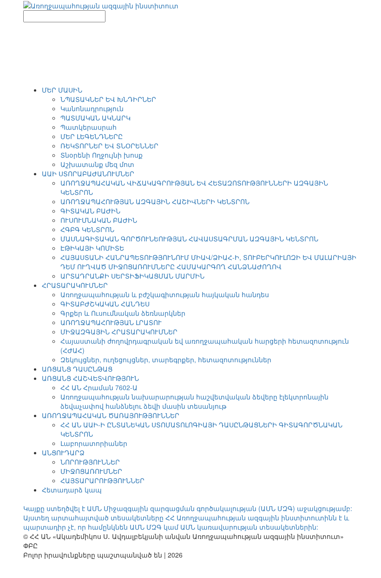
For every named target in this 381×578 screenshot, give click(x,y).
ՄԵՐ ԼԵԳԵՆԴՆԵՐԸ (91, 136)
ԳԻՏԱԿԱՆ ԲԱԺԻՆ (90, 210)
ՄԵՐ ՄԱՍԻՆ (62, 89)
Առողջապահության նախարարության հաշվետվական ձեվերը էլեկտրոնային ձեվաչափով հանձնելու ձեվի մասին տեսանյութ (194, 401)
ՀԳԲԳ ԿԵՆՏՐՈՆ (87, 229)
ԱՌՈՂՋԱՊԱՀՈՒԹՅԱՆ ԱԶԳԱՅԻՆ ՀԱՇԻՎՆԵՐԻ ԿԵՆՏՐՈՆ (155, 201)
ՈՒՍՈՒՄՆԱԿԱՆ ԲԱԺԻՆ (98, 220)
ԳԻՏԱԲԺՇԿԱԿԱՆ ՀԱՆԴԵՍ (105, 303)
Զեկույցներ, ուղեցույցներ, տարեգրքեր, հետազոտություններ (165, 359)
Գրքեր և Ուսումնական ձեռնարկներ (122, 313)
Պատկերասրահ (88, 127)
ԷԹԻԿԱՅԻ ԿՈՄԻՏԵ (92, 247)
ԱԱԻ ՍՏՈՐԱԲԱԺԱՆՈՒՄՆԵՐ (88, 173)
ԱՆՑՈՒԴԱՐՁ (63, 452)
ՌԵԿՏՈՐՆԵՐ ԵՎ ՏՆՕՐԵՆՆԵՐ (109, 145)
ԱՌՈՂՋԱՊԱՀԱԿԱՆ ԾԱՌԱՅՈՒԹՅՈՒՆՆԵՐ (110, 415)
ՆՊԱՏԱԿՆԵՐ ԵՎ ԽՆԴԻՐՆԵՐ (108, 99)
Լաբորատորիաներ (93, 443)
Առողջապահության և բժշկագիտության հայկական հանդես (164, 294)
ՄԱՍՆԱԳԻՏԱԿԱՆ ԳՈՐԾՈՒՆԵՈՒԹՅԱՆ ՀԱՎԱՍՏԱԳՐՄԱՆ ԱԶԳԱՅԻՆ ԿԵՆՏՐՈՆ (189, 238)
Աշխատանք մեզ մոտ (97, 164)
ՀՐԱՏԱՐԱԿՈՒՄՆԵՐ (75, 285)
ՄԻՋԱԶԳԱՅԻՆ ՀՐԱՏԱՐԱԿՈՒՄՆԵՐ (118, 331)
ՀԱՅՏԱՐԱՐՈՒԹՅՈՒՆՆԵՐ (102, 480)
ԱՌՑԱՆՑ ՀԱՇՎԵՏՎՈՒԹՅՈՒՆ (90, 378)
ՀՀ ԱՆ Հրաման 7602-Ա (99, 387)
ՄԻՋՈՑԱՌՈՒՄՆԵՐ (91, 471)
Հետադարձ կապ (72, 489)
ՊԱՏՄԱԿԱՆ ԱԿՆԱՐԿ (95, 117)
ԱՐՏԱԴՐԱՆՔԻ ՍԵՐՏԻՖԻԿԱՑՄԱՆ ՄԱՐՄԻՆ (132, 275)
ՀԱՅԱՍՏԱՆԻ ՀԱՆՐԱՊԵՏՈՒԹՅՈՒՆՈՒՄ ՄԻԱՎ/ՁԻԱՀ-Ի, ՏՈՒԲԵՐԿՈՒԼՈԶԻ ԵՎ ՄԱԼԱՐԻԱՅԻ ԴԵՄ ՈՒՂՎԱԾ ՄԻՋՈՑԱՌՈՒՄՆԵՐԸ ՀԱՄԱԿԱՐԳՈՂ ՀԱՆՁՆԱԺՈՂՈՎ (208, 261)
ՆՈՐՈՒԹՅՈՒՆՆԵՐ (90, 461)
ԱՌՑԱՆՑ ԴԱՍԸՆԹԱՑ (77, 368)
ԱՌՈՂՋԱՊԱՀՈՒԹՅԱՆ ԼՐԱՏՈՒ (111, 322)
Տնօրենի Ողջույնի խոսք (101, 154)
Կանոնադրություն (92, 108)
